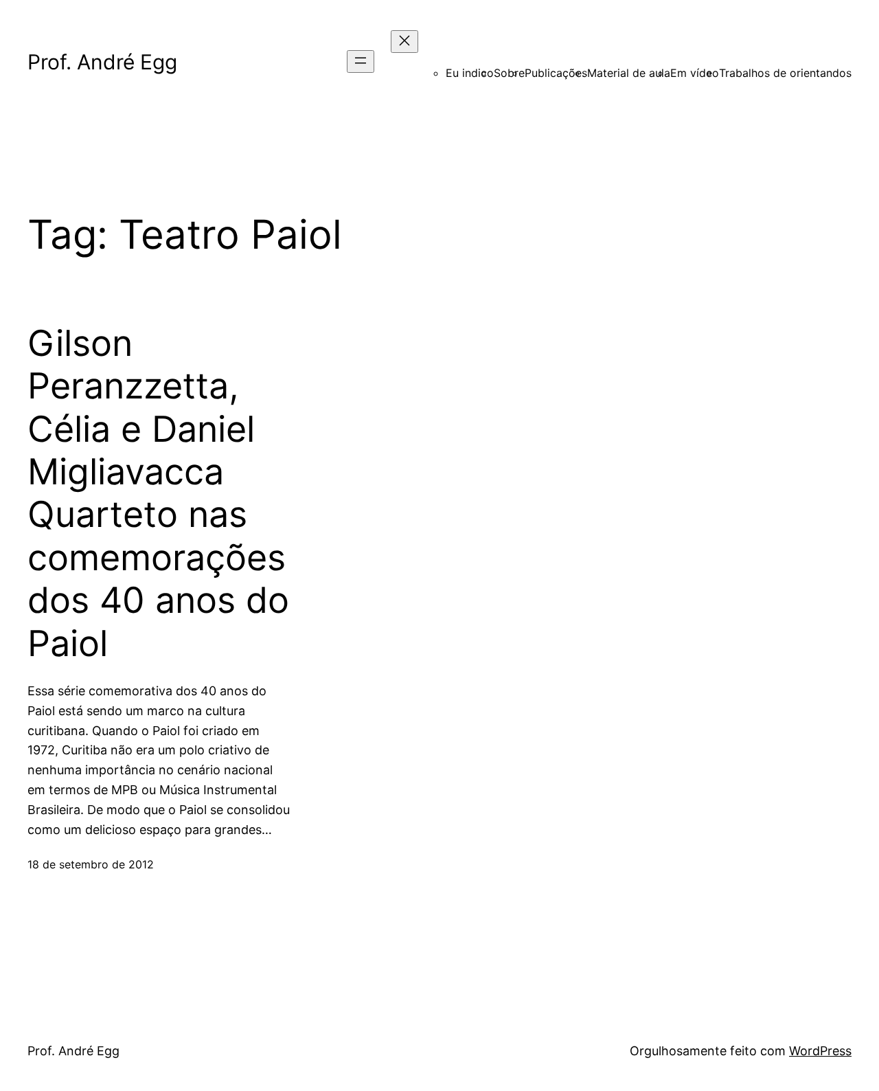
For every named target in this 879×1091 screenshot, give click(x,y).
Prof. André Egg (102, 61)
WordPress (820, 1051)
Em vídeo (694, 73)
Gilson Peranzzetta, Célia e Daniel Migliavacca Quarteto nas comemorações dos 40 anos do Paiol (158, 493)
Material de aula (628, 73)
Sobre (509, 73)
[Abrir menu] (360, 61)
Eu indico (470, 73)
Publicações (556, 73)
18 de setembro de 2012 (90, 864)
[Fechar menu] (404, 41)
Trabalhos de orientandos (785, 73)
